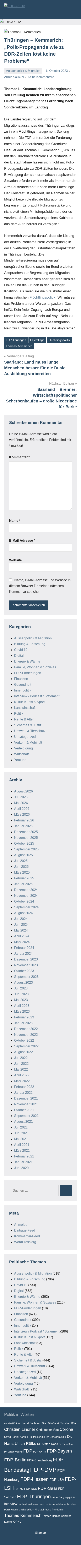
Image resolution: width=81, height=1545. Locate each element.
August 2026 (23, 791)
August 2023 (23, 982)
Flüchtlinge (37, 340)
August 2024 (23, 913)
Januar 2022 (23, 1092)
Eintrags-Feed (24, 1230)
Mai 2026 (21, 803)
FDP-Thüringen (16, 340)
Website (15, 560)
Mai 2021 (21, 1139)
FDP (27, 1451)
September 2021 (26, 1116)
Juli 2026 (21, 797)
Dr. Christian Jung (56, 1437)
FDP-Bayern (59, 1451)
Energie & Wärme (27, 661)
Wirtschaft (21, 754)
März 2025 (22, 872)
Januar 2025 (23, 884)
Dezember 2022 (26, 1029)
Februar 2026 (24, 820)
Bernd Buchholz (31, 1423)
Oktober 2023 (24, 971)
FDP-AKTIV (39, 1451)
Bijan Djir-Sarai (50, 1423)
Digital (19, 655)
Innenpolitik (22, 690)
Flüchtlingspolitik (42, 297)
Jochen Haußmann (28, 1504)
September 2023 (26, 976)
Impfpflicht (70, 1497)
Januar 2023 (23, 1023)
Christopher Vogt (47, 1429)
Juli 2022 (21, 1058)
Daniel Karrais (20, 1437)
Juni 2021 (21, 1133)
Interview (10, 1504)
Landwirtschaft (25, 707)
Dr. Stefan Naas (47, 1443)
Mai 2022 (21, 1069)
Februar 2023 (24, 1017)
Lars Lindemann (48, 1504)
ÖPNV (17, 1521)
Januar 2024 (23, 953)
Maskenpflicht (26, 1509)
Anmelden (21, 1224)
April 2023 (21, 1005)
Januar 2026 (23, 826)
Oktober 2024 (24, 901)
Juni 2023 (21, 994)
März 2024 (22, 942)
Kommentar (19, 457)
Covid (7, 1437)
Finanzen (21, 679)
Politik (18, 713)
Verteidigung (23, 748)
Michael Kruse (43, 1509)
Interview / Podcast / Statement (36, 696)
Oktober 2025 (24, 843)
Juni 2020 (21, 1168)
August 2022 (23, 1052)
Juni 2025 (21, 866)
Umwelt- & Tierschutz (29, 731)
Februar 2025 (24, 878)
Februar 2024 (24, 948)
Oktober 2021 (24, 1110)
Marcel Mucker (67, 1504)
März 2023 (22, 1011)
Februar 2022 (24, 1087)
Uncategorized (25, 736)
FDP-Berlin (15, 1459)
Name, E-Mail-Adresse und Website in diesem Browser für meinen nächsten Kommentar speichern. (40, 585)
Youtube (20, 760)
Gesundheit (22, 684)
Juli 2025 (21, 861)
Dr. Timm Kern (66, 1444)
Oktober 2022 (24, 1040)
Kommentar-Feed (27, 1236)
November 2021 (26, 1104)
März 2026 (22, 814)
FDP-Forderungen (27, 673)
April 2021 (21, 1144)
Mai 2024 (21, 930)
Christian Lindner (19, 1429)
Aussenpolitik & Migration (23, 70)
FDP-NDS (30, 1488)
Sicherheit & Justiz (28, 725)
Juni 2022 (21, 1063)
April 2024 (21, 936)
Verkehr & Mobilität (28, 742)
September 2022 (26, 1046)
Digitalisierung (37, 1437)
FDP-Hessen (34, 1479)
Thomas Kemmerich (19, 346)
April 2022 (21, 1075)
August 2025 (23, 855)
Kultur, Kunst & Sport (29, 702)
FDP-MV (19, 1489)
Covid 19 (20, 650)
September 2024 (26, 907)
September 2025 (26, 849)
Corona (66, 1429)
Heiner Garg (58, 1497)
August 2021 (23, 1121)
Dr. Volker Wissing (13, 1451)
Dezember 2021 (26, 1098)
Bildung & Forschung (29, 644)
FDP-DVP (43, 1469)
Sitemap (40, 1532)
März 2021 (22, 1150)
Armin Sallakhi (14, 77)
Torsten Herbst (51, 1515)
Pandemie (58, 1509)
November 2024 (26, 895)
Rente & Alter (24, 719)
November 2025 (26, 837)
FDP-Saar (47, 1488)
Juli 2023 (21, 988)
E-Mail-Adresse (22, 540)
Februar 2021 (24, 1156)
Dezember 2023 (26, 959)
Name (14, 520)
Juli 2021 (21, 1127)
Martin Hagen (11, 1509)
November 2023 (26, 965)
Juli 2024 (21, 919)
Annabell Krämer (12, 1423)
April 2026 (21, 808)
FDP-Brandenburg (39, 1460)
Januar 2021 (23, 1162)
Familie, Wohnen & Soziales (35, 667)
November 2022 (26, 1034)
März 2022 (22, 1081)
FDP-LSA (56, 1480)
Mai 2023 (21, 1000)
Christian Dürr (68, 1423)
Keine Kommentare (41, 77)
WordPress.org (25, 1242)
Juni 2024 (21, 924)
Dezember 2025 (26, 832)
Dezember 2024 (26, 890)
